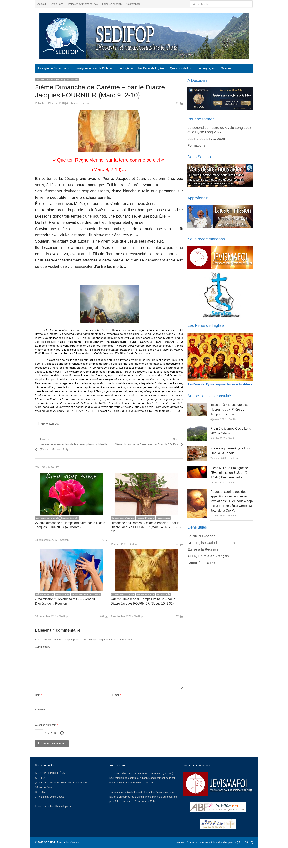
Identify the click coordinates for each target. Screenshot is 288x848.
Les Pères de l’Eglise (151, 68)
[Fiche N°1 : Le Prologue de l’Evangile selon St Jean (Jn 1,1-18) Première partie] (197, 467)
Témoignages (206, 68)
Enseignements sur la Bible (91, 68)
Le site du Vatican (201, 536)
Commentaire (43, 646)
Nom (38, 694)
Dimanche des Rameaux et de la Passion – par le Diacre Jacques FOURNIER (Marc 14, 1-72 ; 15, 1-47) (146, 527)
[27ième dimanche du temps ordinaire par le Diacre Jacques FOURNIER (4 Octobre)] (71, 475)
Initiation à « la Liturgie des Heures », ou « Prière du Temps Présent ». (229, 409)
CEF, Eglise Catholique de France (213, 543)
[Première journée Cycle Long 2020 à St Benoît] (197, 448)
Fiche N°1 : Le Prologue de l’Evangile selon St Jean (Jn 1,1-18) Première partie (229, 472)
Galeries (226, 68)
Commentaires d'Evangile (47, 79)
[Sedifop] (144, 36)
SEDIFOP (40, 777)
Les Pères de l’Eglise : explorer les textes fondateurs (220, 384)
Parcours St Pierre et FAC (83, 3)
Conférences (133, 3)
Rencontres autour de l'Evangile (86, 594)
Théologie (123, 68)
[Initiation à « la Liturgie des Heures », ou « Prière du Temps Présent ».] (197, 404)
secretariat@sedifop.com (58, 806)
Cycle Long (57, 3)
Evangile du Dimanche (52, 68)
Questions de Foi (180, 68)
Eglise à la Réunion (202, 549)
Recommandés (163, 518)
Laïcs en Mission (112, 3)
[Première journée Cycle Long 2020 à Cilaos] (197, 428)
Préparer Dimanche (70, 79)
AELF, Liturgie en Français (208, 556)
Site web (40, 709)
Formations (196, 145)
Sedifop (86, 103)
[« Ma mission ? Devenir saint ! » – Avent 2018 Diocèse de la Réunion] (71, 551)
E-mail (116, 694)
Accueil (41, 3)
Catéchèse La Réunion (205, 563)
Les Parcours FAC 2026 (206, 139)
